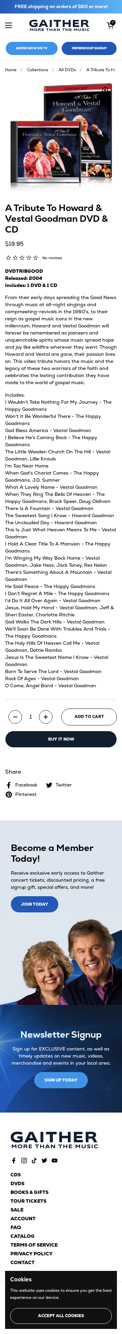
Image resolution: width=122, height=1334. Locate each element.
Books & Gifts (29, 1192)
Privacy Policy (32, 1254)
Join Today (34, 904)
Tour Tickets (28, 1201)
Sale (17, 1210)
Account (23, 1219)
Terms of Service (34, 1245)
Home (11, 70)
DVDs (17, 1183)
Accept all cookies (61, 1315)
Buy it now (61, 739)
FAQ (16, 1227)
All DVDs (67, 70)
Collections (37, 70)
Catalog (23, 1236)
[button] (110, 25)
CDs (16, 1175)
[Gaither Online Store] (59, 25)
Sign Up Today (61, 1080)
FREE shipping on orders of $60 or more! (61, 6)
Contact (23, 1262)
